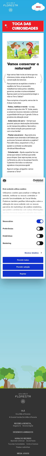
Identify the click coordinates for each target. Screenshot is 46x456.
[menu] (11, 7)
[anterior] (5, 78)
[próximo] (41, 78)
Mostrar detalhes (32, 253)
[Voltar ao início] (23, 398)
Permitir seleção (23, 267)
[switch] (40, 229)
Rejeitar (23, 274)
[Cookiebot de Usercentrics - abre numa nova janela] (33, 180)
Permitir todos (23, 260)
